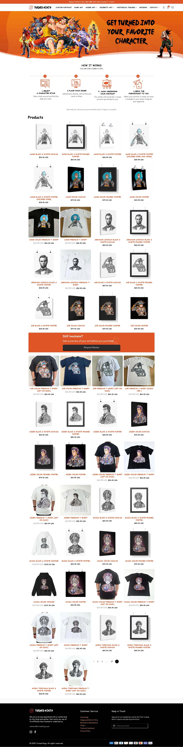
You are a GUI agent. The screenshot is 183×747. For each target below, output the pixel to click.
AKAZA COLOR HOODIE (44, 602)
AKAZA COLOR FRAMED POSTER (139, 561)
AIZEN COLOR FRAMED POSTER (44, 474)
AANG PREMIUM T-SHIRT (75, 239)
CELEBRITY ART (106, 7)
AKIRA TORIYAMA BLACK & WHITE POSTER (44, 689)
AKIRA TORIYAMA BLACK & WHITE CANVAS (107, 646)
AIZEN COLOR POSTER (76, 474)
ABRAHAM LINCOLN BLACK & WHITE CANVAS (107, 240)
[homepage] (40, 7)
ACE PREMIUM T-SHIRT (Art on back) (107, 389)
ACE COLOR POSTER (139, 325)
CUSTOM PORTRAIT (64, 7)
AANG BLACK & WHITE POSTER (107, 154)
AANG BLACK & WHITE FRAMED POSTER (76, 155)
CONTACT (153, 7)
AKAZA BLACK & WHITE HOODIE (43, 561)
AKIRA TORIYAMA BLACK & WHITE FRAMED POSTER (139, 646)
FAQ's (82, 725)
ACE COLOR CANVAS (76, 325)
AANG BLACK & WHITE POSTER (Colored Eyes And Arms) (139, 155)
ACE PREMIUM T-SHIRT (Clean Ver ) (139, 389)
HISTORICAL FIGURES (126, 7)
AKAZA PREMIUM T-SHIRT (75, 645)
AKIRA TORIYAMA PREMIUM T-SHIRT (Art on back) (76, 689)
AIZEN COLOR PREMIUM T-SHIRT (139, 474)
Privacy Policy (85, 731)
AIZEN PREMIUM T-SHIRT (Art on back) (44, 518)
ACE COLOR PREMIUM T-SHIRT (75, 388)
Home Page (84, 717)
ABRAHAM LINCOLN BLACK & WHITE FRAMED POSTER (139, 240)
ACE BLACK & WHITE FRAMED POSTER (139, 283)
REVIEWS (143, 7)
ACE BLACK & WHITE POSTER (44, 325)
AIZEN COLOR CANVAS (139, 431)
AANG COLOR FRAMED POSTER (107, 197)
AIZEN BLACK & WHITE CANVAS (43, 431)
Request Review (91, 347)
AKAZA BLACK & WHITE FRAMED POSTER (139, 518)
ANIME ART (90, 7)
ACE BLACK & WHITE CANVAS (107, 282)
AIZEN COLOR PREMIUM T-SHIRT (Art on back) (107, 475)
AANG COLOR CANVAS (75, 197)
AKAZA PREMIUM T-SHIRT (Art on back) (44, 646)
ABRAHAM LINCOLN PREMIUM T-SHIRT (75, 283)
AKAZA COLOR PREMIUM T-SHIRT (139, 602)
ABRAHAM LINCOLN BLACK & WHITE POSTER (44, 283)
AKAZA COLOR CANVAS (107, 561)
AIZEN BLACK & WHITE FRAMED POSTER (75, 432)
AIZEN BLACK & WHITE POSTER (107, 431)
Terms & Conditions (87, 728)
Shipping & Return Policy (89, 720)
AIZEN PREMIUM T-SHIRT (75, 517)
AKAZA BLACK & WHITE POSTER (75, 561)
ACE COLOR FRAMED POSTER (107, 325)
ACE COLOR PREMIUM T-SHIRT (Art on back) (44, 389)
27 (112, 661)
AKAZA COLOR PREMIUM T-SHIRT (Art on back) (107, 603)
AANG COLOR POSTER (139, 197)
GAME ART (78, 7)
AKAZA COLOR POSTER (76, 602)
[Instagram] (31, 731)
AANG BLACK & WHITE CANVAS (44, 154)
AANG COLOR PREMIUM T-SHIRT (43, 239)
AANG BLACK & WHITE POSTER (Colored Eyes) (44, 198)
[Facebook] (35, 731)
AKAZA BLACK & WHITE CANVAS (107, 517)
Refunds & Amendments (89, 722)
